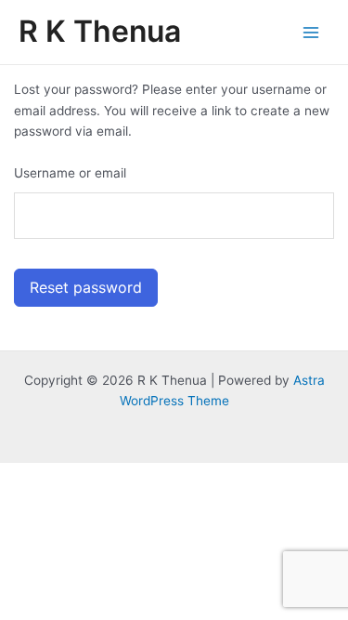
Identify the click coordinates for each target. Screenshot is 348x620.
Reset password (86, 287)
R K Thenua (100, 31)
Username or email (70, 172)
